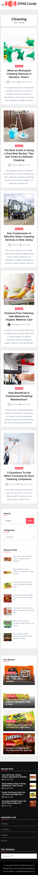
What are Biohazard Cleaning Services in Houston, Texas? (19, 73)
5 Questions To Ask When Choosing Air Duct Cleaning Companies (19, 476)
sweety (13, 324)
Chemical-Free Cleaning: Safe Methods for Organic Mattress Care (19, 316)
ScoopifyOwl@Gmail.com (25, 871)
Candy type (11, 673)
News (5, 835)
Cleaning (19, 66)
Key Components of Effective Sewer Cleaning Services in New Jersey (19, 236)
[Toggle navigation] (2, 4)
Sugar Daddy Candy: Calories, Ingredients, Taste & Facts (18, 702)
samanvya (13, 82)
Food (5, 841)
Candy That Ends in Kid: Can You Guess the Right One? (19, 726)
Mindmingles (29, 868)
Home (5, 824)
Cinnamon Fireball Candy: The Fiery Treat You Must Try (19, 749)
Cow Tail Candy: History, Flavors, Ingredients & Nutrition (17, 678)
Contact (6, 829)
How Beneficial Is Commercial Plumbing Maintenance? (19, 396)
